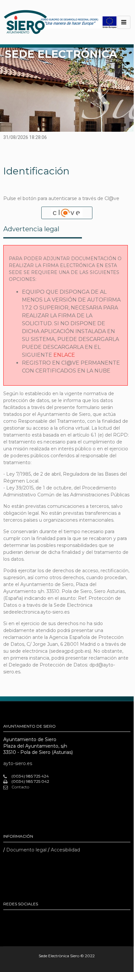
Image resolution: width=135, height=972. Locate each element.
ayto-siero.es (17, 763)
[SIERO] (25, 22)
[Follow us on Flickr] (20, 918)
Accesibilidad (65, 850)
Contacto (20, 786)
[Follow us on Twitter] (31, 918)
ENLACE (64, 355)
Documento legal (26, 850)
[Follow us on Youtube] (42, 918)
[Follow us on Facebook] (8, 918)
